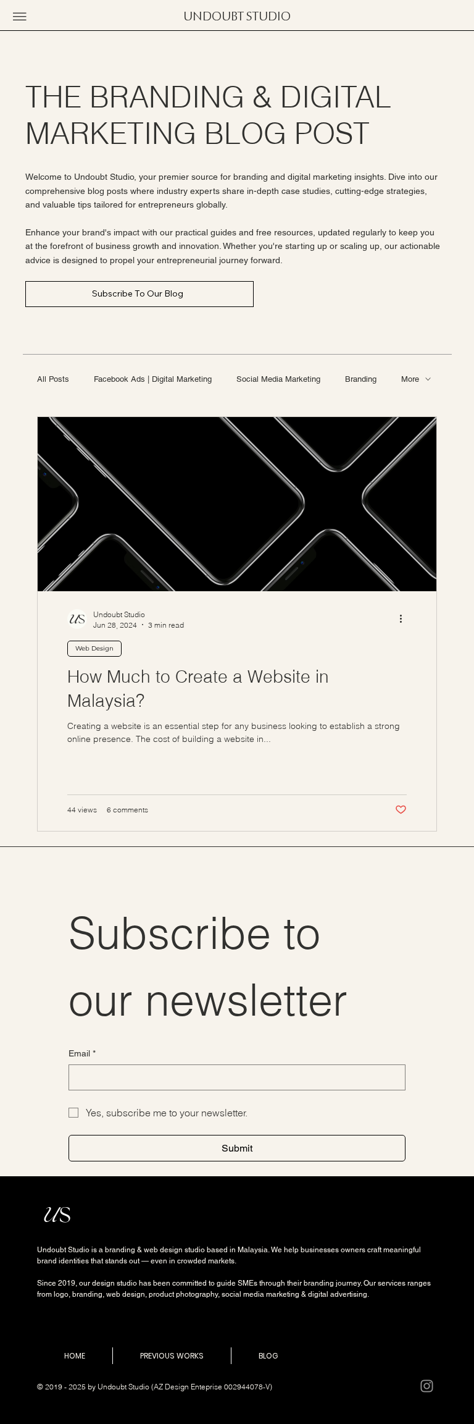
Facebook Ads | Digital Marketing (153, 379)
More (410, 379)
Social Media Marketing (278, 379)
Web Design (94, 648)
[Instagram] (426, 1386)
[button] (20, 16)
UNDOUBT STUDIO (237, 16)
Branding (360, 379)
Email (82, 1053)
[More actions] (404, 619)
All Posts (53, 379)
